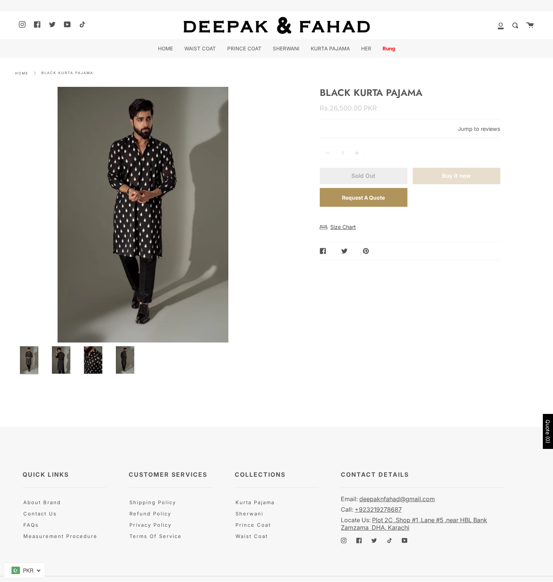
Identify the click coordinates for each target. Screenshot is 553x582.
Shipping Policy (152, 502)
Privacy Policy (150, 525)
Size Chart (343, 227)
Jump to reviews (479, 129)
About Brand (42, 502)
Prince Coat (253, 525)
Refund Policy (150, 514)
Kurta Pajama (255, 502)
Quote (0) (548, 431)
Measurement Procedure (60, 536)
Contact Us (40, 514)
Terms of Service (155, 536)
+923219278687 (378, 509)
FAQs (31, 525)
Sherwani (249, 514)
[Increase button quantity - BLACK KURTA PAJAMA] (356, 153)
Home (21, 73)
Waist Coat (251, 536)
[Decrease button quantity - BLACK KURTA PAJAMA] (329, 153)
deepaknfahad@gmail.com (397, 499)
